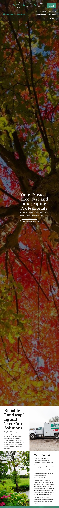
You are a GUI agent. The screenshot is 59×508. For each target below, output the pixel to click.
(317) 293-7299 (18, 5)
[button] (51, 5)
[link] (37, 11)
